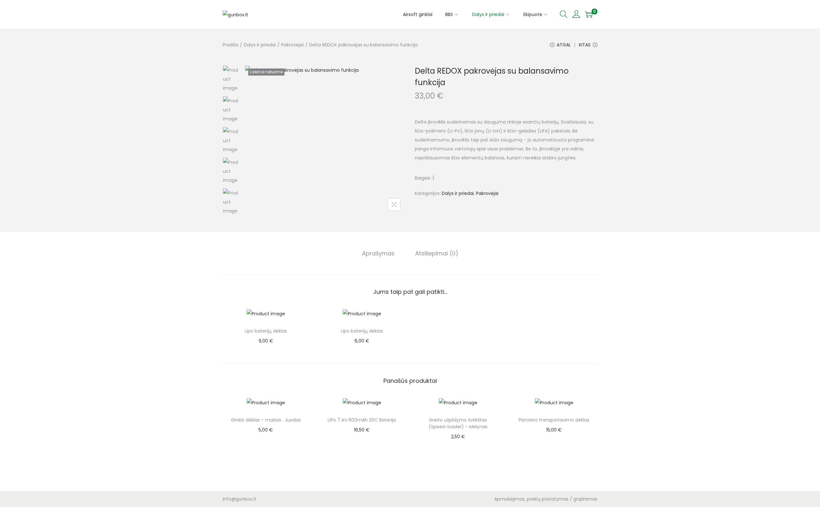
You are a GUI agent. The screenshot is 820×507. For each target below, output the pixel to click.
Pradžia (230, 45)
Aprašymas (378, 253)
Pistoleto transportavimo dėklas (554, 420)
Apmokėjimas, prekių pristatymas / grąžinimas (545, 499)
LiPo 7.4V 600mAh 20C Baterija (362, 420)
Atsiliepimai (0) (436, 253)
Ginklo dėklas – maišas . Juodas (266, 420)
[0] (589, 14)
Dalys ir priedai (260, 45)
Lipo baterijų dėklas (266, 331)
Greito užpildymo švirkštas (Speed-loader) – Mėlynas (458, 423)
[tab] (378, 253)
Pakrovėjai (292, 45)
